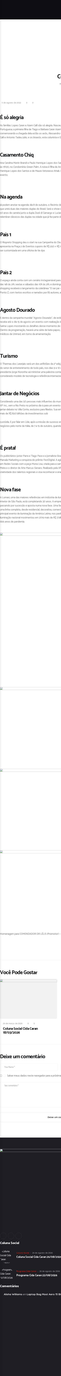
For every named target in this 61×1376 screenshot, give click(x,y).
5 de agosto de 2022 (11, 102)
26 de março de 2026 (12, 1023)
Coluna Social (22, 1253)
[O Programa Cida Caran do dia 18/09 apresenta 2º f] (18, 1325)
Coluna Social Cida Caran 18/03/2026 (20, 1031)
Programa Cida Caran (26, 1271)
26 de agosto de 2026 (42, 1253)
